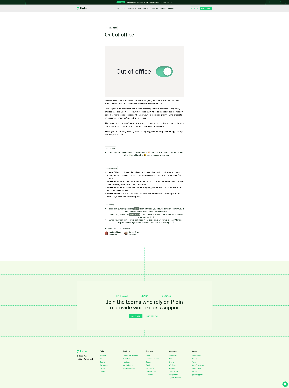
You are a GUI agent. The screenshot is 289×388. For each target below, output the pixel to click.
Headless (126, 362)
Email (148, 365)
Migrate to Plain (175, 378)
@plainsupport (197, 375)
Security (172, 368)
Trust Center (173, 371)
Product (103, 356)
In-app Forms (151, 371)
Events (171, 362)
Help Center (150, 368)
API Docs (172, 365)
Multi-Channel (128, 365)
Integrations (173, 375)
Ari (101, 359)
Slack (148, 356)
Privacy (194, 359)
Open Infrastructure (130, 356)
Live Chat (149, 375)
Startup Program (129, 368)
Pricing (102, 368)
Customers (104, 365)
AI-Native (126, 359)
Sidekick (103, 362)
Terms (194, 362)
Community (173, 356)
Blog (170, 359)
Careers (102, 371)
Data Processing (198, 365)
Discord (148, 362)
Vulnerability (196, 368)
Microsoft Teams (152, 359)
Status (194, 371)
